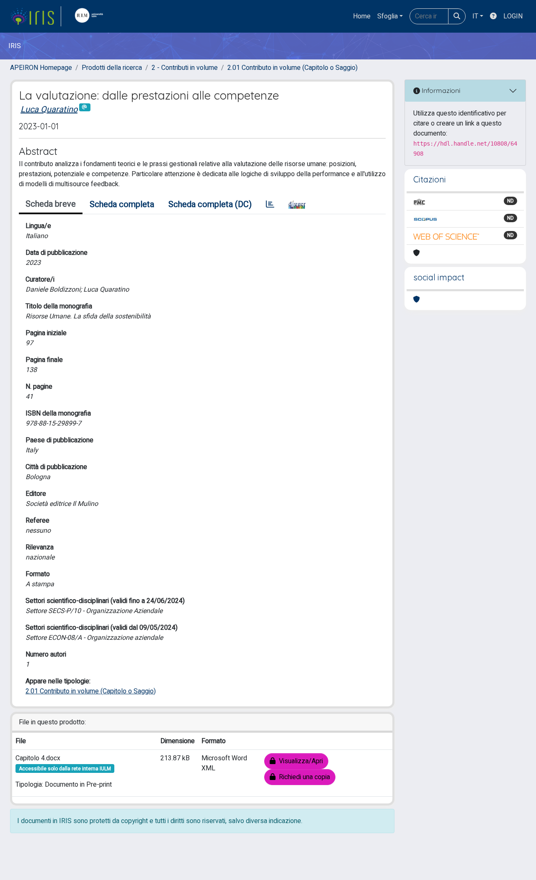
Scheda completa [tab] (122, 204)
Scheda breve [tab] (51, 204)
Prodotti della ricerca (112, 68)
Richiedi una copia (303, 777)
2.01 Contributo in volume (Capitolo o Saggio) (292, 68)
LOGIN (513, 16)
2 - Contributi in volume (185, 68)
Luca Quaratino (49, 109)
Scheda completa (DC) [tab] (210, 204)
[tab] (270, 204)
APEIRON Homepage (41, 68)
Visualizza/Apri (299, 761)
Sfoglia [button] (387, 16)
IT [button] (475, 16)
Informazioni (440, 90)
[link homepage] (35, 16)
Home (362, 16)
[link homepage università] (91, 16)
